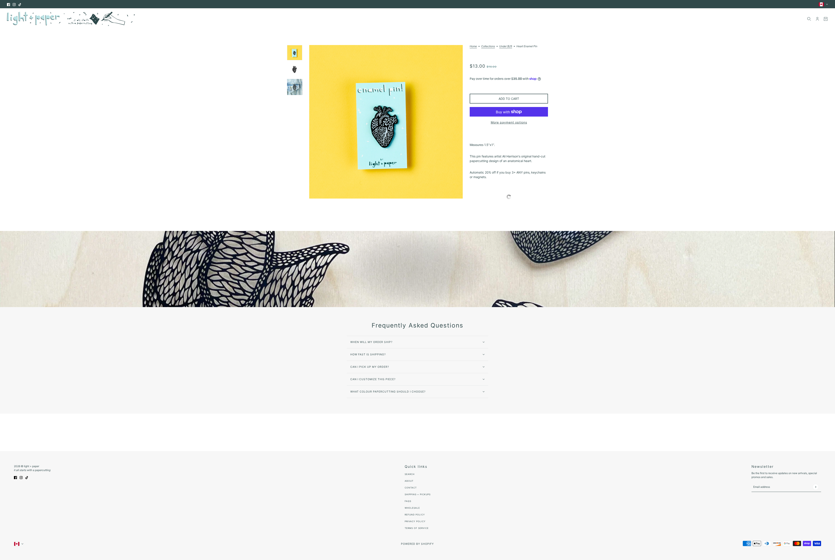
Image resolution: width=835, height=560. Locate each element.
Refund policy (415, 514)
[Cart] (825, 19)
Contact (411, 487)
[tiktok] (20, 4)
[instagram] (14, 4)
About (409, 481)
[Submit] (815, 487)
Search (409, 474)
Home (473, 46)
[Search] (809, 19)
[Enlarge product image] (386, 122)
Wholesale (412, 508)
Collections (488, 46)
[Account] (817, 19)
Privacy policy (415, 521)
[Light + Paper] (71, 19)
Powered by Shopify (417, 543)
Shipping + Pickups (418, 494)
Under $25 (505, 46)
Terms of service (417, 528)
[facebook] (8, 4)
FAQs (408, 501)
